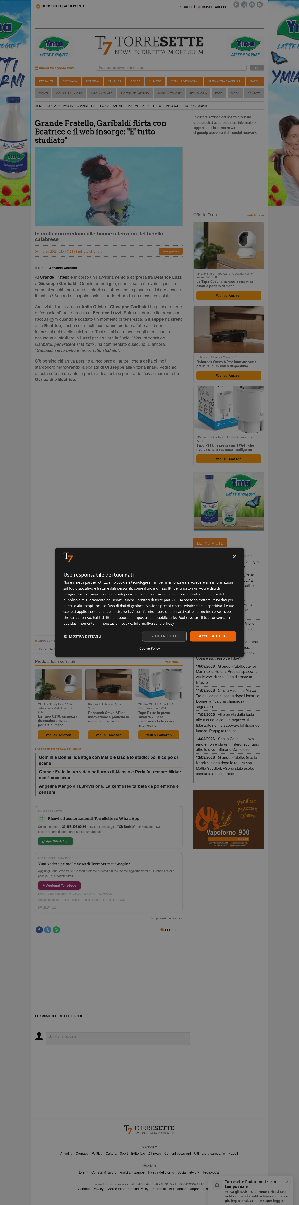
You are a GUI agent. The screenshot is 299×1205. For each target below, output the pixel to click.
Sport (135, 81)
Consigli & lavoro (104, 1172)
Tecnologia (198, 93)
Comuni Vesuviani (184, 81)
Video (235, 93)
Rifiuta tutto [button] (164, 636)
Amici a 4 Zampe (101, 93)
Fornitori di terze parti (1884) (159, 600)
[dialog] (149, 602)
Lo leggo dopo (170, 251)
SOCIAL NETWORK (60, 105)
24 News (155, 81)
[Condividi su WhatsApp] (56, 929)
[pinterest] (252, 4)
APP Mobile (177, 1188)
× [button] (234, 557)
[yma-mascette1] (245, 45)
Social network (188, 1172)
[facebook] (236, 4)
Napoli (255, 81)
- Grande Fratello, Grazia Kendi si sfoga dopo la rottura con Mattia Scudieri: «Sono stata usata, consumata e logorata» (226, 765)
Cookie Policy (138, 1188)
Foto (219, 93)
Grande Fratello (54, 277)
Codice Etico (116, 1188)
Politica (92, 81)
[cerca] (257, 68)
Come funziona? (48, 906)
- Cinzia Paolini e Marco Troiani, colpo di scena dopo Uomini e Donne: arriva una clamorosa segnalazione (227, 698)
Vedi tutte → (174, 662)
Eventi (43, 93)
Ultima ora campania (209, 1153)
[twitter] (244, 4)
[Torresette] (149, 45)
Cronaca (70, 81)
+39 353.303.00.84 (73, 826)
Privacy (98, 1188)
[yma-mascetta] (54, 45)
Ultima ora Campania (224, 81)
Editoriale (138, 1153)
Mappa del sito (200, 1188)
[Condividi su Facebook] (39, 929)
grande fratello (53, 649)
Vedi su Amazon (58, 734)
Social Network (169, 93)
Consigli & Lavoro (69, 93)
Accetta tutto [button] (213, 636)
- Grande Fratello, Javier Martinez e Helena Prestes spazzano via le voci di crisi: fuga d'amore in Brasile (227, 674)
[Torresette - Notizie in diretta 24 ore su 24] (150, 1129)
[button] (82, 636)
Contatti (254, 93)
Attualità (46, 81)
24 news (154, 1153)
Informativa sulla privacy (154, 623)
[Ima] (228, 501)
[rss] (260, 4)
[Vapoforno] (228, 819)
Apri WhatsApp (57, 841)
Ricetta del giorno (135, 93)
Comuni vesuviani (177, 1153)
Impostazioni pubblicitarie (155, 617)
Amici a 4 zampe (132, 1172)
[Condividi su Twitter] (47, 929)
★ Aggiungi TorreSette (59, 885)
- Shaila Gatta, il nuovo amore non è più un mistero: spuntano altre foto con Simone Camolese (227, 744)
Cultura (114, 81)
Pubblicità (159, 1188)
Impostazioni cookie (116, 623)
